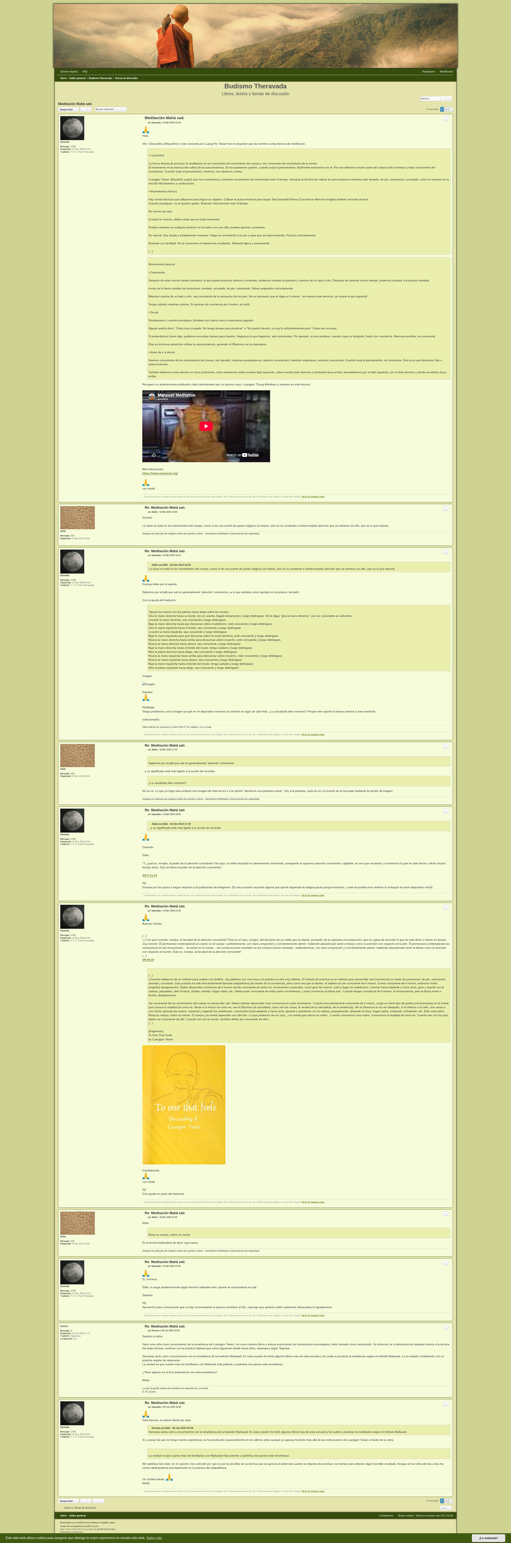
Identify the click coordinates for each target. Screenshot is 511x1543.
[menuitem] (83, 71)
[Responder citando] (445, 118)
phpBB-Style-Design (106, 1529)
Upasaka (64, 142)
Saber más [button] (154, 1538)
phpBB (79, 1522)
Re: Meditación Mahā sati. (165, 507)
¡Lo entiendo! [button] (488, 1538)
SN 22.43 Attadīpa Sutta (312, 497)
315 (72, 535)
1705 (73, 146)
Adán (63, 531)
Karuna (64, 1326)
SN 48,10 (148, 959)
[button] (451, 109)
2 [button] (446, 109)
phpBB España (92, 1526)
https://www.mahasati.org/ (160, 473)
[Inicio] (255, 36)
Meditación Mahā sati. (75, 104)
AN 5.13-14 (149, 875)
